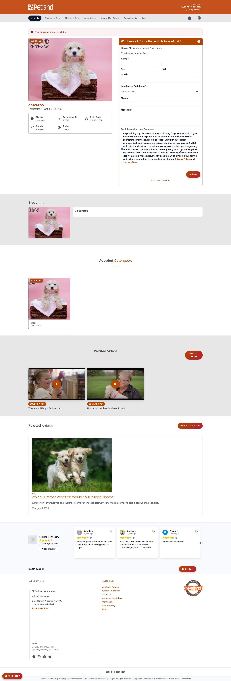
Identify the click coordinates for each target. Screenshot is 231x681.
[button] (74, 543)
